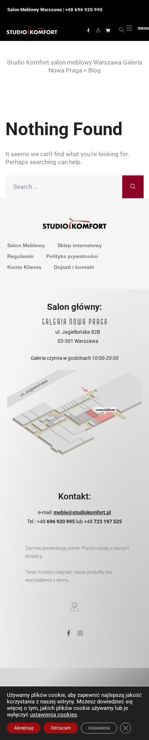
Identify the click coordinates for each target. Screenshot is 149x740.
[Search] (133, 186)
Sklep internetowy (80, 245)
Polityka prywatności (72, 256)
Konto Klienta (24, 267)
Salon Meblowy (26, 245)
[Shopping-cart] (108, 30)
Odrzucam (61, 728)
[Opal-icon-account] (98, 30)
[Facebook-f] (88, 30)
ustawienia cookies (53, 714)
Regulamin (20, 256)
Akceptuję (23, 728)
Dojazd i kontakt (74, 267)
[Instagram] (80, 633)
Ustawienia (99, 728)
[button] (122, 30)
